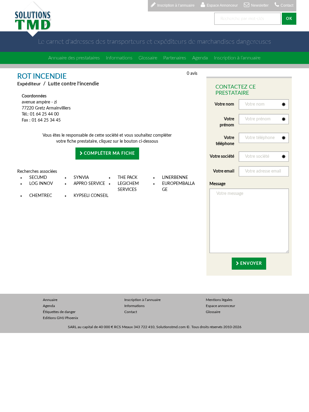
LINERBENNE (175, 178)
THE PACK (127, 178)
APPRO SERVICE (89, 184)
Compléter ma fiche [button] (109, 153)
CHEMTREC (40, 196)
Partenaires (174, 57)
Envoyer (250, 263)
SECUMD (38, 178)
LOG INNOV (41, 184)
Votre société (222, 156)
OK (289, 19)
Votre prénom (227, 122)
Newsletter (260, 5)
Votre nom (224, 104)
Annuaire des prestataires (74, 57)
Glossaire (148, 57)
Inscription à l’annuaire (176, 5)
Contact (287, 5)
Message (217, 184)
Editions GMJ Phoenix (60, 318)
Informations (119, 57)
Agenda (200, 57)
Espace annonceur (220, 306)
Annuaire (50, 300)
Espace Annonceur (222, 5)
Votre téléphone (225, 141)
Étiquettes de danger (59, 312)
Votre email (223, 171)
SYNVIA (81, 178)
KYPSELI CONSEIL (91, 196)
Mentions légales (219, 300)
